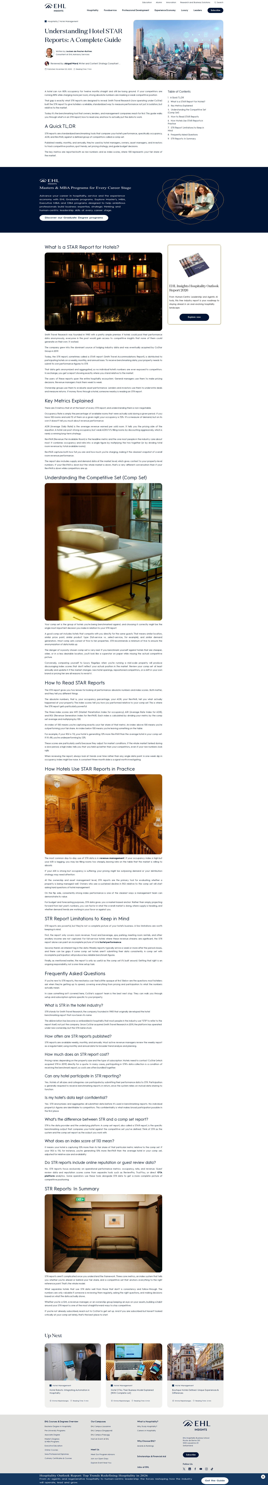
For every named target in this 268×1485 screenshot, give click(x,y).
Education (147, 2)
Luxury (184, 10)
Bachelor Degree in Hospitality (58, 1426)
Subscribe (215, 10)
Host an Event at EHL (100, 1439)
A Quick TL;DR (177, 97)
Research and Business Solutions (195, 2)
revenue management (112, 858)
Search (220, 2)
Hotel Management (69, 21)
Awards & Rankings (145, 1446)
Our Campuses (98, 1421)
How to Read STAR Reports (185, 116)
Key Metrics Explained (182, 105)
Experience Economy (165, 10)
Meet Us (95, 1449)
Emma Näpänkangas (60, 1401)
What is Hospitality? (147, 1421)
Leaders (198, 10)
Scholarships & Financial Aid (151, 1456)
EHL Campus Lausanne (101, 1426)
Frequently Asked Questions (184, 134)
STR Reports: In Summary (183, 138)
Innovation (171, 2)
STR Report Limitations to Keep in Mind (186, 129)
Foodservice (110, 10)
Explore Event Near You (101, 1463)
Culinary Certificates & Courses (58, 1458)
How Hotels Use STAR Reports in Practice (185, 122)
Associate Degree (52, 1435)
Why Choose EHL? (146, 1441)
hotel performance (110, 942)
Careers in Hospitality (146, 1431)
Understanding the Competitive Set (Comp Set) (187, 111)
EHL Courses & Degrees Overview (61, 1421)
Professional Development (135, 10)
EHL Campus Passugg (100, 1435)
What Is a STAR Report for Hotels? (188, 101)
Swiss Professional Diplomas (57, 1454)
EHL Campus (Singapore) (101, 1431)
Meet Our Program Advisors (103, 1454)
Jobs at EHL (143, 1467)
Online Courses (51, 1450)
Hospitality (92, 10)
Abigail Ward (71, 63)
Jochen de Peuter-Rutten (79, 51)
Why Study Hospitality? (147, 1426)
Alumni (159, 2)
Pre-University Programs (55, 1431)
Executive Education (53, 1446)
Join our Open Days (99, 1459)
